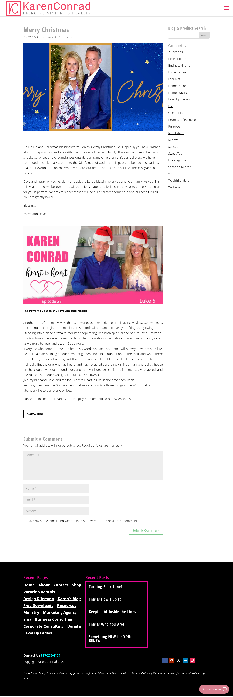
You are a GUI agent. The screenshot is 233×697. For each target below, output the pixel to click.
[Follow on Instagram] (192, 660)
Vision (172, 174)
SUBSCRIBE (35, 414)
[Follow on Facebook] (165, 660)
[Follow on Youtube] (171, 660)
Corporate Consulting (43, 626)
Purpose (174, 126)
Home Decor (177, 86)
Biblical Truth (177, 59)
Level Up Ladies (179, 99)
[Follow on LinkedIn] (185, 660)
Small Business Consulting (47, 619)
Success (173, 147)
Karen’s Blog (69, 599)
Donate (74, 626)
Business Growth (180, 65)
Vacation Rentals (179, 167)
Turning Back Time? (106, 586)
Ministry (31, 612)
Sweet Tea (175, 153)
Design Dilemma (38, 599)
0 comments (65, 37)
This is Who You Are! (106, 624)
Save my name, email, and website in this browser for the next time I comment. (83, 521)
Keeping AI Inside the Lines (112, 611)
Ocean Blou (176, 113)
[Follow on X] (178, 660)
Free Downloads (38, 605)
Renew (173, 140)
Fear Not (174, 79)
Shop (76, 585)
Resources (66, 605)
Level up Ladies (37, 633)
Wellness (174, 187)
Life (170, 106)
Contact (61, 585)
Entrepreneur (177, 72)
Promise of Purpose (182, 120)
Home (29, 585)
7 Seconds (175, 52)
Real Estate (176, 133)
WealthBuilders (178, 180)
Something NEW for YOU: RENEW (110, 638)
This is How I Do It (105, 599)
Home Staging (178, 93)
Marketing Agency (60, 612)
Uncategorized (48, 37)
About (44, 585)
